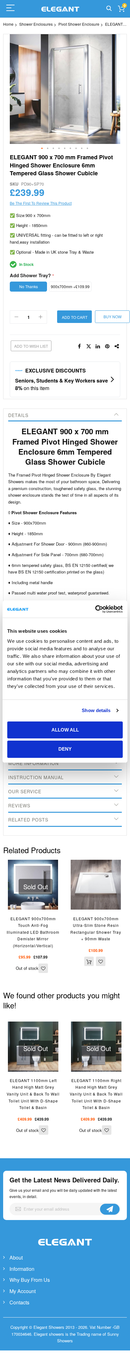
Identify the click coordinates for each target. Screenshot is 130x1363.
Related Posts (28, 819)
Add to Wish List (31, 346)
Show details (96, 710)
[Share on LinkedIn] (98, 346)
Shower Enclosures (36, 24)
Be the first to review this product (41, 203)
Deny (65, 749)
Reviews (19, 805)
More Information (33, 763)
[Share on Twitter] (89, 346)
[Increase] (40, 317)
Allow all (65, 729)
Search (109, 8)
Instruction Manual (36, 777)
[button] (42, 148)
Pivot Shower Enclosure (78, 24)
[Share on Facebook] (79, 346)
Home (8, 24)
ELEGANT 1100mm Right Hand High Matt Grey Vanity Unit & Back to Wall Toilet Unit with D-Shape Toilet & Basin (96, 1094)
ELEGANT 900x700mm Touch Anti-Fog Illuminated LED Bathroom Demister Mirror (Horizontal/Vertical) (33, 932)
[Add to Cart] (89, 961)
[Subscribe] (110, 1209)
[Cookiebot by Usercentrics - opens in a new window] (95, 609)
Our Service (24, 791)
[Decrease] (16, 317)
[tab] (65, 415)
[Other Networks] (117, 346)
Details (18, 415)
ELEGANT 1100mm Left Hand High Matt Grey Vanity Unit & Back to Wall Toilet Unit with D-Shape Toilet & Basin (33, 1094)
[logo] (65, 1248)
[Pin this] (107, 346)
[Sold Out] (33, 863)
